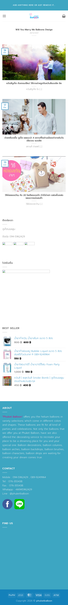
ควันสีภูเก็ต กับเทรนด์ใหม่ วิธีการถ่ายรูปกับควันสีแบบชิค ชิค (34, 83)
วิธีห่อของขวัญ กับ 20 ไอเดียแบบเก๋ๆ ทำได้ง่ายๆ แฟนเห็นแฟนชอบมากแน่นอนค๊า (34, 196)
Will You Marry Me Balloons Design (34, 29)
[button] (4, 16)
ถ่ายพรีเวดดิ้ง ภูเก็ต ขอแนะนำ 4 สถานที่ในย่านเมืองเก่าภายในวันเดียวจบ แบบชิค (34, 139)
